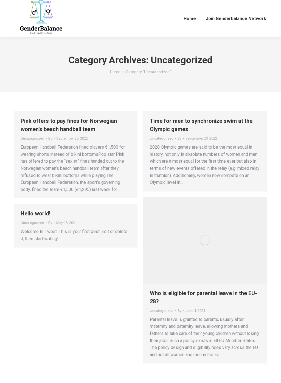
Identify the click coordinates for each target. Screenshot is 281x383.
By (50, 138)
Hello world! (35, 213)
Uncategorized (32, 138)
